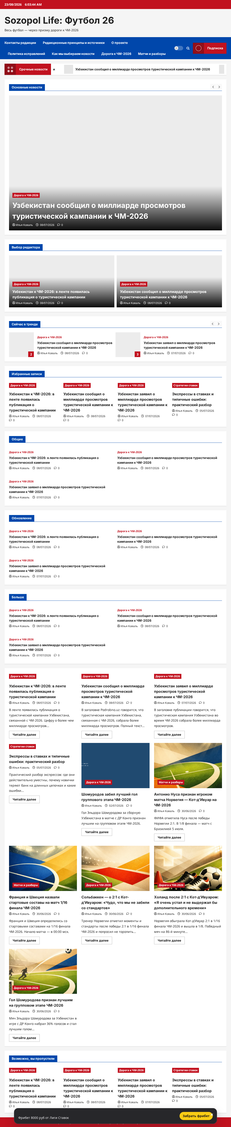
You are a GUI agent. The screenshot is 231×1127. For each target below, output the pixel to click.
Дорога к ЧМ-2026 (116, 54)
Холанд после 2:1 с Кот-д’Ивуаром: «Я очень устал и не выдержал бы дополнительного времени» (186, 902)
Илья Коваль (24, 225)
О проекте (119, 43)
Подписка (215, 48)
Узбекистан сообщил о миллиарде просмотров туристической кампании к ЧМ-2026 (120, 69)
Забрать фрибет (196, 1116)
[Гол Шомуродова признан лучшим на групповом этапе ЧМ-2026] (43, 971)
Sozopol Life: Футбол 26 (59, 20)
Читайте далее (26, 735)
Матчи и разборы (152, 54)
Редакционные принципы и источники (74, 43)
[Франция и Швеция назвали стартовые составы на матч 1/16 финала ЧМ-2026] (43, 868)
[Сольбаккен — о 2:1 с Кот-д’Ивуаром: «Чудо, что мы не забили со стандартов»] (115, 868)
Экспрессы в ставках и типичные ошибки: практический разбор (193, 399)
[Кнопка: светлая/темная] (178, 48)
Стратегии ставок (185, 385)
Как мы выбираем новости (73, 54)
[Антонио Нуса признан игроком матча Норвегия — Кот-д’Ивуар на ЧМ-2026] (188, 765)
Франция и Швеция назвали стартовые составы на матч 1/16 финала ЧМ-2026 (38, 902)
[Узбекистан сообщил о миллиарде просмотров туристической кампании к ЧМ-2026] (115, 162)
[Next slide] (219, 87)
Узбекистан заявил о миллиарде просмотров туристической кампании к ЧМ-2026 (128, 344)
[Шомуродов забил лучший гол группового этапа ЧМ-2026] (115, 765)
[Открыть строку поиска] (188, 48)
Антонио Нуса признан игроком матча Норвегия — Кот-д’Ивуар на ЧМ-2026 (185, 799)
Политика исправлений (26, 54)
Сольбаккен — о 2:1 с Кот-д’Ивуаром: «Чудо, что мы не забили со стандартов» (115, 902)
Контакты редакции (20, 43)
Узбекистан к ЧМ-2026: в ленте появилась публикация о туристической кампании (37, 691)
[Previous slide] (213, 87)
